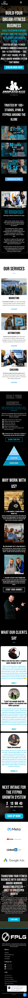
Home (7, 952)
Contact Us (8, 975)
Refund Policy (9, 983)
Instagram (9, 969)
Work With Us (9, 954)
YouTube (9, 967)
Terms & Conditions (11, 981)
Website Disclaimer (11, 985)
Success (7, 956)
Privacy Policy (9, 979)
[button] (21, 2)
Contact (7, 958)
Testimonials (9, 977)
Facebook (9, 965)
